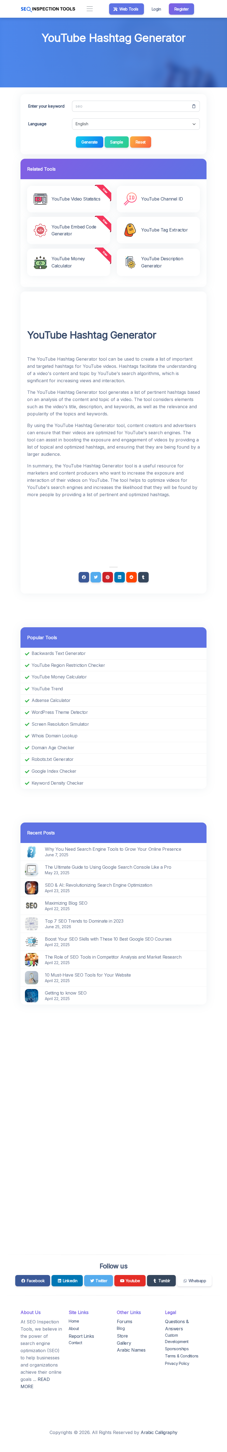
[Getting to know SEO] (31, 995)
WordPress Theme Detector (60, 712)
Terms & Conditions (181, 1356)
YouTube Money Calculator (59, 677)
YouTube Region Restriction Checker (68, 665)
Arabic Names (131, 1350)
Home (74, 1321)
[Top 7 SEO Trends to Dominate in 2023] (31, 923)
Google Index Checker (54, 771)
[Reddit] (131, 577)
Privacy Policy (177, 1363)
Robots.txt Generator (53, 759)
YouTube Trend (47, 688)
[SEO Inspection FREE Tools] (48, 8)
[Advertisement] (113, 61)
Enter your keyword (46, 106)
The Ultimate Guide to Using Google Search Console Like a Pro (108, 867)
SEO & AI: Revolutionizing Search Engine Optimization (98, 885)
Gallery (124, 1343)
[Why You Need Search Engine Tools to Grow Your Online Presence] (31, 851)
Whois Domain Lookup (54, 735)
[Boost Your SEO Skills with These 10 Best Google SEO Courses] (31, 941)
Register (181, 9)
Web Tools (128, 9)
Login (156, 9)
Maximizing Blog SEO (66, 903)
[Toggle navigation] (89, 9)
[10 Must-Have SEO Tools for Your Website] (31, 977)
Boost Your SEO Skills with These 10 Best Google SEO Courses (108, 939)
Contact (75, 1342)
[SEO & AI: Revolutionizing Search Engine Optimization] (31, 887)
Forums (124, 1321)
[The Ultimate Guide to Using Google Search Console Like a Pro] (31, 869)
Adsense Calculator (51, 700)
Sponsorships (177, 1348)
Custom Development (177, 1338)
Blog (121, 1328)
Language (37, 123)
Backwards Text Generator (59, 653)
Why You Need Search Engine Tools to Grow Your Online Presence (113, 849)
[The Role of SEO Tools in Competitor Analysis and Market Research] (31, 959)
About (74, 1328)
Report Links (81, 1336)
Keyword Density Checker (58, 783)
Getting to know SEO (65, 993)
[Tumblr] (143, 577)
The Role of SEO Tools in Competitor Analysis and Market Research (113, 957)
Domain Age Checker (53, 747)
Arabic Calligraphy (159, 1432)
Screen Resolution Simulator (60, 724)
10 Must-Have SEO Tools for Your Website (88, 975)
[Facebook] (84, 577)
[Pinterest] (107, 577)
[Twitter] (96, 577)
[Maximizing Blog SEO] (31, 905)
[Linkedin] (119, 577)
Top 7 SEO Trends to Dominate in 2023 (84, 921)
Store (122, 1336)
